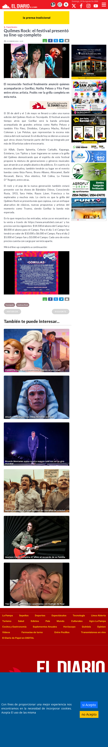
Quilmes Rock (22, 305)
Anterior (12, 311)
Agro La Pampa (97, 621)
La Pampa (7, 615)
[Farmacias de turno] (66, 4)
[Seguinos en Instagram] (88, 6)
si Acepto (89, 705)
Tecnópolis (9, 305)
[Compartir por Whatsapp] (45, 40)
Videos (6, 632)
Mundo (60, 621)
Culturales (77, 621)
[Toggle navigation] (104, 5)
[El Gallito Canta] (53, 4)
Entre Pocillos (61, 632)
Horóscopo (69, 626)
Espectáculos (59, 615)
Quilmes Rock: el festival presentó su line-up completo (36, 32)
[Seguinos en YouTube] (96, 6)
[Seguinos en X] (74, 6)
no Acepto (89, 714)
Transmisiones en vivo (93, 632)
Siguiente (60, 311)
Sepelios (24, 615)
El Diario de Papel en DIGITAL (18, 637)
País (48, 621)
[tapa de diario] (60, 4)
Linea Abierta (98, 615)
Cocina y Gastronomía (14, 626)
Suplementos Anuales (45, 626)
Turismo (6, 621)
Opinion (101, 626)
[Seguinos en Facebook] (81, 6)
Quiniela (86, 626)
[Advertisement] (89, 26)
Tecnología (79, 615)
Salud (21, 621)
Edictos (35, 621)
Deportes (40, 615)
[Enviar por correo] (67, 40)
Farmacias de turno (32, 632)
